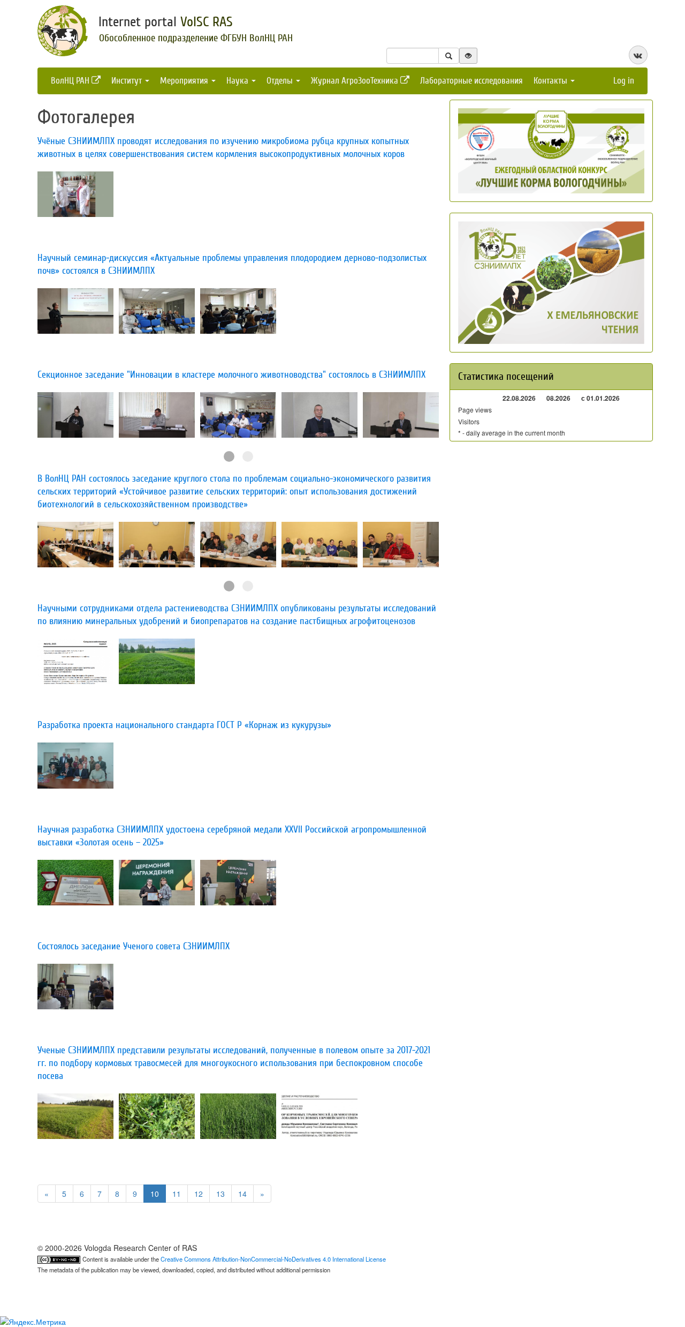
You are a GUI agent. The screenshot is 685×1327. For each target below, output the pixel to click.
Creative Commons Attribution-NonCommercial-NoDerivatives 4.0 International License (273, 1259)
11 (176, 1193)
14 (242, 1193)
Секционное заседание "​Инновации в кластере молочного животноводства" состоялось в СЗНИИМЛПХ (231, 374)
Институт (127, 81)
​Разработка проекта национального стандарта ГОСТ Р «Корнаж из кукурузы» (184, 725)
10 (154, 1193)
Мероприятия (185, 81)
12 (198, 1193)
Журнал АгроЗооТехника (355, 81)
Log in (623, 81)
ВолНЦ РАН (71, 81)
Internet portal (165, 22)
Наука (238, 81)
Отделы (281, 81)
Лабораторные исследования (471, 81)
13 (220, 1193)
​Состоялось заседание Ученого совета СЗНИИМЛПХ (133, 946)
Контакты (551, 81)
